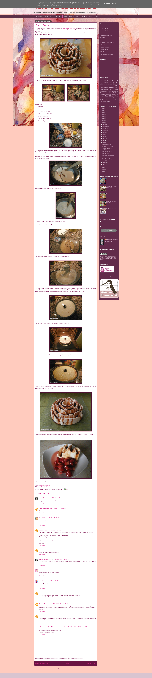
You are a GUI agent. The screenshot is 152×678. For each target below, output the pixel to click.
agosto (104, 132)
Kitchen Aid (113, 91)
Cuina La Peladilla (44, 508)
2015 (103, 118)
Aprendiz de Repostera (45, 559)
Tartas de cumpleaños (109, 100)
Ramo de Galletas (106, 144)
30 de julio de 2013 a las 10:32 (79, 626)
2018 (103, 112)
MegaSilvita (102, 37)
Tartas (97, 16)
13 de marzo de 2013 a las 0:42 (50, 580)
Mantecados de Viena (111, 208)
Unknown (41, 530)
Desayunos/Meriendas (108, 87)
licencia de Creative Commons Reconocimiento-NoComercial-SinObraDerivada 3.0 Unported (108, 258)
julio (104, 134)
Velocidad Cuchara (104, 49)
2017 (103, 114)
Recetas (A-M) (48, 16)
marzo (104, 142)
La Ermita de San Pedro (69, 28)
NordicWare (78, 289)
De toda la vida (109, 84)
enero (104, 164)
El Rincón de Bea (104, 28)
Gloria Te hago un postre (46, 603)
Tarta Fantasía (103, 44)
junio (104, 136)
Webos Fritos (103, 51)
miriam (41, 497)
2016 (103, 117)
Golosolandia (42, 616)
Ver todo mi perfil (108, 241)
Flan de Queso (105, 153)
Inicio (67, 663)
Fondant (115, 89)
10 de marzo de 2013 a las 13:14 (57, 508)
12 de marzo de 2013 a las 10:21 (51, 570)
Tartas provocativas (104, 47)
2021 (103, 108)
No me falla (103, 92)
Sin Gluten (46, 486)
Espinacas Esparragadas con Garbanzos (108, 156)
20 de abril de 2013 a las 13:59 (55, 616)
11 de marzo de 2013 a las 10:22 (58, 550)
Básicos (105, 80)
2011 (103, 169)
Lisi (40, 580)
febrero (104, 162)
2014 (103, 120)
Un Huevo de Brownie (107, 151)
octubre (105, 128)
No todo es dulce (110, 92)
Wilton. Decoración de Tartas (106, 54)
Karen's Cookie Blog (104, 30)
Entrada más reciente (41, 663)
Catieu (41, 570)
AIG (100, 80)
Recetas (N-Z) (58, 16)
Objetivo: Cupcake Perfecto (106, 40)
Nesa (40, 517)
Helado (106, 91)
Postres (105, 94)
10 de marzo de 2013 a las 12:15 (51, 497)
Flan (42, 486)
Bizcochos (114, 80)
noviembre (105, 126)
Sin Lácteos (109, 98)
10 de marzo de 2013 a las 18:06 (50, 517)
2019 (103, 110)
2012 (103, 167)
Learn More (107, 4)
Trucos (108, 101)
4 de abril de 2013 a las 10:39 (60, 603)
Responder (42, 503)
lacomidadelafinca (44, 550)
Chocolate (104, 82)
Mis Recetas (39, 16)
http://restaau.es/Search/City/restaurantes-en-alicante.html (55, 626)
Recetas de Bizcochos (87, 16)
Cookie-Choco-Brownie (107, 146)
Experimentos (104, 89)
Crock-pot (105, 84)
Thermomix (103, 101)
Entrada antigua (91, 663)
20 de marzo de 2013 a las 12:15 (53, 593)
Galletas (102, 91)
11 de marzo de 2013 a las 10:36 (62, 559)
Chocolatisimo (103, 26)
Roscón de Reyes (110, 193)
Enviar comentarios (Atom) (69, 668)
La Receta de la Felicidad (106, 35)
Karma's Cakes (103, 33)
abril (104, 140)
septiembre (105, 130)
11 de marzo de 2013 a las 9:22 (53, 530)
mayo (104, 138)
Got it (114, 4)
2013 (103, 123)
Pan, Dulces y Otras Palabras (107, 42)
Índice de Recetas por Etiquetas (71, 16)
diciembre (105, 124)
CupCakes (110, 84)
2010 (103, 171)
